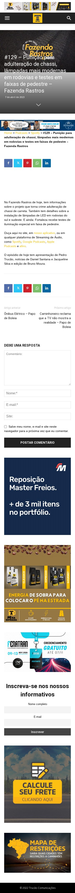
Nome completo (37, 704)
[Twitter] (18, 163)
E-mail (37, 716)
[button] (7, 18)
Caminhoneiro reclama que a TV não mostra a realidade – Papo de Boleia (55, 320)
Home (8, 133)
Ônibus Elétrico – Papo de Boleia (19, 316)
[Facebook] (8, 163)
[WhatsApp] (37, 163)
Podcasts (21, 133)
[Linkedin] (46, 163)
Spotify (35, 133)
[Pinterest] (27, 163)
